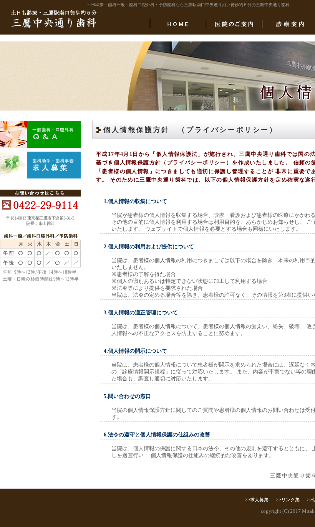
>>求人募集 (257, 499)
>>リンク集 (288, 499)
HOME (178, 24)
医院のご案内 (234, 24)
